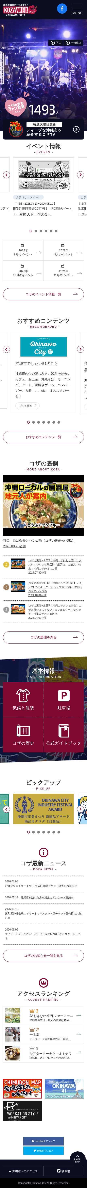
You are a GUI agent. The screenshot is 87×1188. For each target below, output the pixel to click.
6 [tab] (56, 231)
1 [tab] (31, 231)
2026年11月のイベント (64, 270)
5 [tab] (51, 231)
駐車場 (66, 1171)
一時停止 (73, 42)
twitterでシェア (50, 1150)
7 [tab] (58, 422)
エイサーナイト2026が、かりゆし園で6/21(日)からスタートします (43, 936)
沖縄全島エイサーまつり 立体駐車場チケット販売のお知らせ (41, 885)
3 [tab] (41, 231)
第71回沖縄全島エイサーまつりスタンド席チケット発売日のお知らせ (43, 916)
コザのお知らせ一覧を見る (43, 955)
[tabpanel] (43, 187)
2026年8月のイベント (23, 249)
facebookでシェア (49, 1141)
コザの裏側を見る (43, 637)
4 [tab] (46, 231)
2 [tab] (36, 231)
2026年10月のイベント (23, 270)
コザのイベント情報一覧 (43, 294)
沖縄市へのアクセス (25, 1171)
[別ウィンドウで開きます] (43, 809)
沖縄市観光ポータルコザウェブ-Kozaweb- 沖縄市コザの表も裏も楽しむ (20, 9)
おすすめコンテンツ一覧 (43, 437)
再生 (55, 42)
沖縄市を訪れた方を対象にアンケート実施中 (47, 897)
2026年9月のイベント (63, 249)
